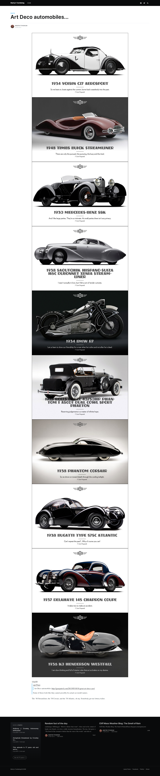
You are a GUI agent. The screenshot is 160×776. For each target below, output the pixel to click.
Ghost (147, 769)
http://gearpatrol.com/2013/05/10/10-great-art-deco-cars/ (73, 688)
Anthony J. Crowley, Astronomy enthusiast (25, 729)
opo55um (36, 685)
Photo (13, 13)
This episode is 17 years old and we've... (25, 748)
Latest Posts (127, 769)
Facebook (135, 769)
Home (29, 3)
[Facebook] (140, 3)
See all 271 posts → (19, 757)
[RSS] (147, 3)
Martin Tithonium (21, 25)
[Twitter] (144, 3)
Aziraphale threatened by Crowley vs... (25, 739)
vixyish (34, 681)
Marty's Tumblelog (17, 3)
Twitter (142, 769)
